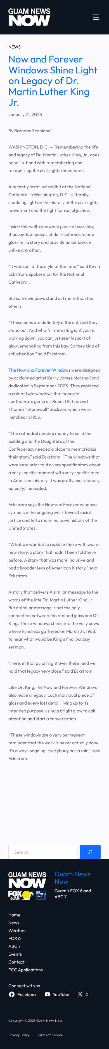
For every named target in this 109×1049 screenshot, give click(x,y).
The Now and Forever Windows (39, 370)
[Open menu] (96, 17)
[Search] (90, 852)
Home (14, 915)
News (14, 47)
